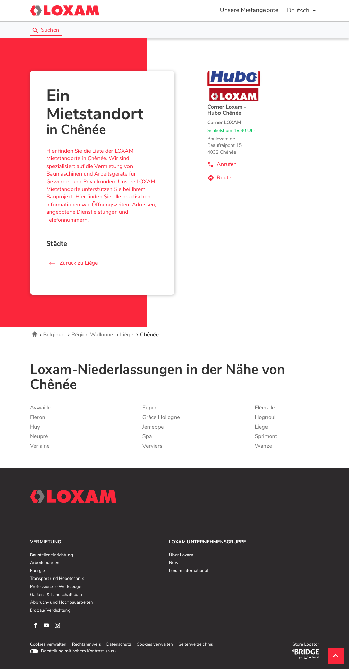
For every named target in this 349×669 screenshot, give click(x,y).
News (174, 563)
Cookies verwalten (48, 644)
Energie (37, 571)
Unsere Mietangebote (249, 10)
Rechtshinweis (86, 644)
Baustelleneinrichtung (51, 555)
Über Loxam (181, 555)
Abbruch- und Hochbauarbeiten (61, 602)
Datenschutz (118, 644)
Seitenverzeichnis (196, 644)
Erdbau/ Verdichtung (50, 610)
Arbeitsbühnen (44, 563)
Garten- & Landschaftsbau (56, 594)
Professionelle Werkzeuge (55, 587)
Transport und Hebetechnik (57, 578)
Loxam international (188, 571)
